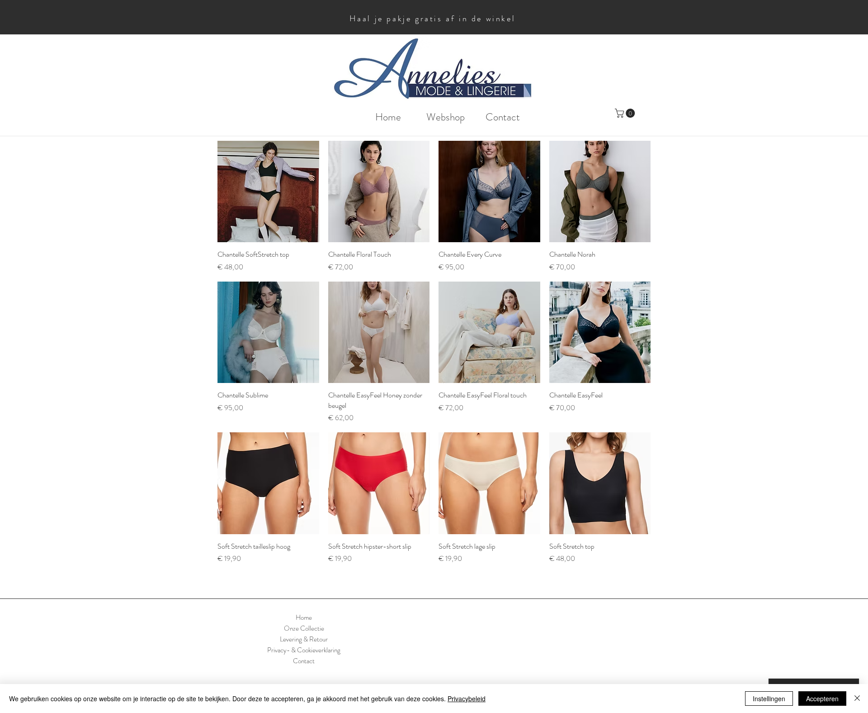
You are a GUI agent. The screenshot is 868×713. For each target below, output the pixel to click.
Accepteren (822, 698)
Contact (304, 661)
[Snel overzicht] (268, 192)
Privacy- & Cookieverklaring (303, 650)
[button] (626, 113)
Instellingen (769, 698)
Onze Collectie (304, 628)
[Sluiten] (857, 698)
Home (304, 617)
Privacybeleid (467, 698)
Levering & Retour (304, 639)
